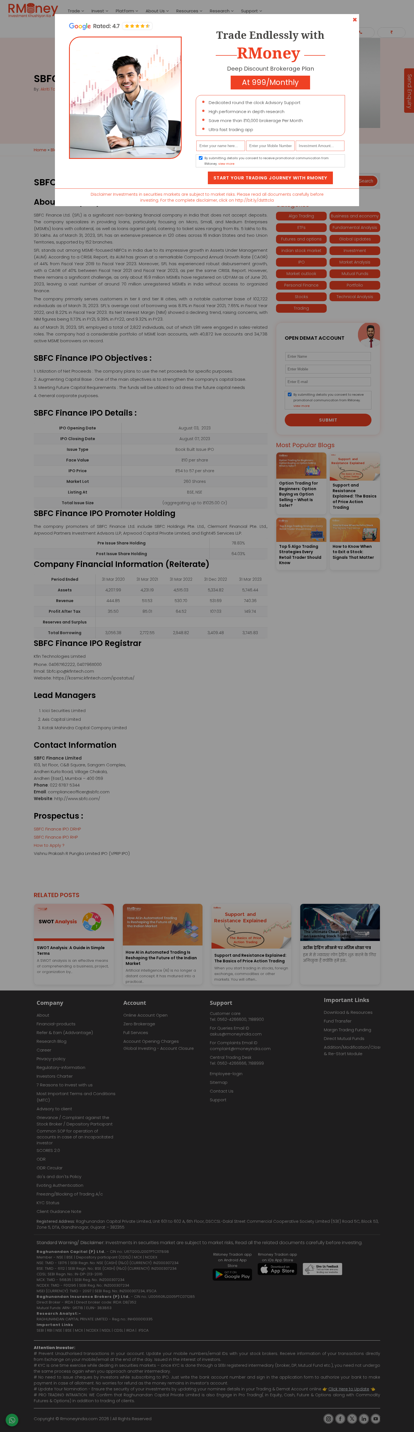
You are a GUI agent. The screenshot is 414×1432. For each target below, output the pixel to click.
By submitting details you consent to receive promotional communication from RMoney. (266, 161)
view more (226, 163)
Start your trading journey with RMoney (270, 178)
